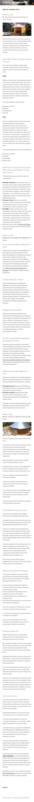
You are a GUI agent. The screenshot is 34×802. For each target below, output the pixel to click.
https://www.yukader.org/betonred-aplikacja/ (16, 360)
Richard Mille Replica (9, 773)
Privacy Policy (6, 797)
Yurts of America (15, 2)
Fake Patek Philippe (24, 224)
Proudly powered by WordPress (20, 797)
